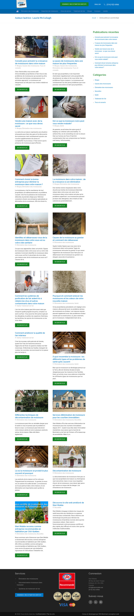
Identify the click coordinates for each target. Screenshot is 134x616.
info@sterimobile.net (96, 587)
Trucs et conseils (100, 102)
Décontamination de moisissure (67, 471)
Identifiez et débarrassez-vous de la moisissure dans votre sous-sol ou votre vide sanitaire (31, 240)
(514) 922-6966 (113, 4)
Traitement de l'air (27, 306)
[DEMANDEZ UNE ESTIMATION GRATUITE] (74, 2)
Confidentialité (41, 614)
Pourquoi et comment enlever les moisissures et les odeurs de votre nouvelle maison (68, 298)
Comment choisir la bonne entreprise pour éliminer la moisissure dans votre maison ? (29, 181)
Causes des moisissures (30, 66)
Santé (62, 126)
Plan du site (51, 614)
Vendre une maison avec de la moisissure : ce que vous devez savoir (29, 123)
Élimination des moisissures (62, 68)
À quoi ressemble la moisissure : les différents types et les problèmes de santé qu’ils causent (69, 359)
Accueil (94, 18)
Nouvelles (77, 420)
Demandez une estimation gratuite (74, 4)
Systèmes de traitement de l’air (29, 589)
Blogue (19, 66)
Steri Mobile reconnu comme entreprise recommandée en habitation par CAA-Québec (28, 529)
